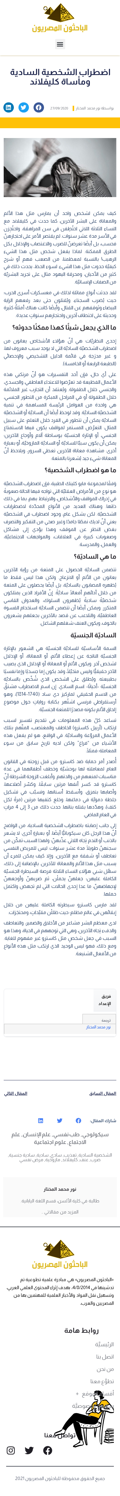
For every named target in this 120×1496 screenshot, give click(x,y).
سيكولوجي (95, 1134)
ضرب (95, 1159)
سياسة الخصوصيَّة (93, 1406)
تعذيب (70, 1155)
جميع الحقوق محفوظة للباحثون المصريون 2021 (60, 1478)
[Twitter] (29, 1450)
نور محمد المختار (98, 1027)
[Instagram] (11, 1450)
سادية (43, 1155)
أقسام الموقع (98, 1394)
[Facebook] (47, 1450)
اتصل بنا (105, 1357)
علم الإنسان (37, 1134)
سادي (56, 1155)
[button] (60, 44)
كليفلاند (70, 1159)
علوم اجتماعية (50, 1142)
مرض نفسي (31, 1159)
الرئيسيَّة (104, 1344)
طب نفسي (66, 1134)
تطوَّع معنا (102, 1381)
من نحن (105, 1369)
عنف (84, 1159)
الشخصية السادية (95, 1155)
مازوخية (52, 1159)
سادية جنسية (22, 1155)
